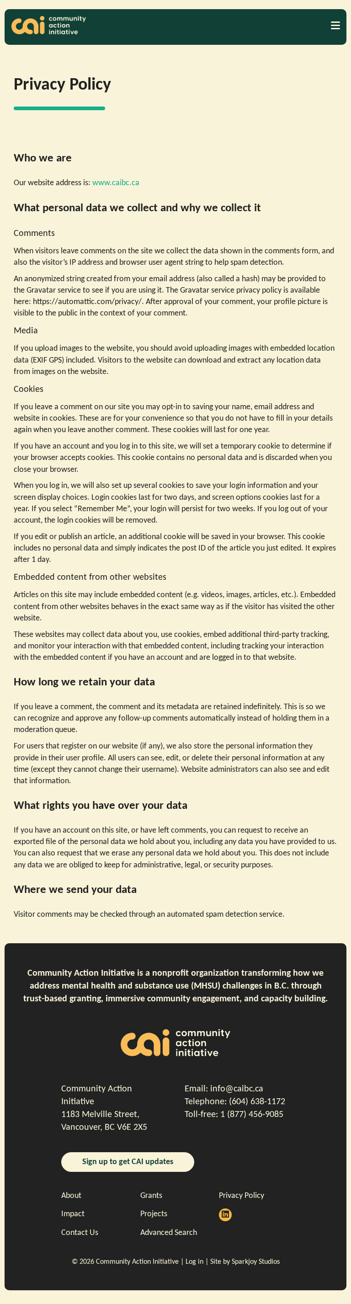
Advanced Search (168, 1233)
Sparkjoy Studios (256, 1262)
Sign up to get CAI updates (127, 1162)
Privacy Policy (241, 1196)
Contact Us (79, 1233)
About (71, 1196)
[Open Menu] (335, 25)
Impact (73, 1214)
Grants (151, 1196)
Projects (153, 1214)
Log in (194, 1262)
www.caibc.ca (115, 183)
